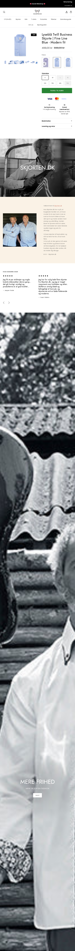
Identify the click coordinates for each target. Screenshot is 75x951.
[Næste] (9, 303)
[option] (20, 45)
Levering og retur (48, 126)
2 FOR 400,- (8, 19)
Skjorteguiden (42, 25)
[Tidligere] (4, 303)
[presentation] (44, 64)
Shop (37, 795)
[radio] (57, 62)
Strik (26, 19)
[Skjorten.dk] (37, 12)
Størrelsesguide (65, 19)
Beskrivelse (46, 121)
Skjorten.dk (58, 206)
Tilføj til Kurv (57, 91)
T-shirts (33, 19)
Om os (30, 25)
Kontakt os (68, 6)
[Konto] (66, 12)
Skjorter (18, 19)
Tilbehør (53, 19)
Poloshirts (43, 19)
